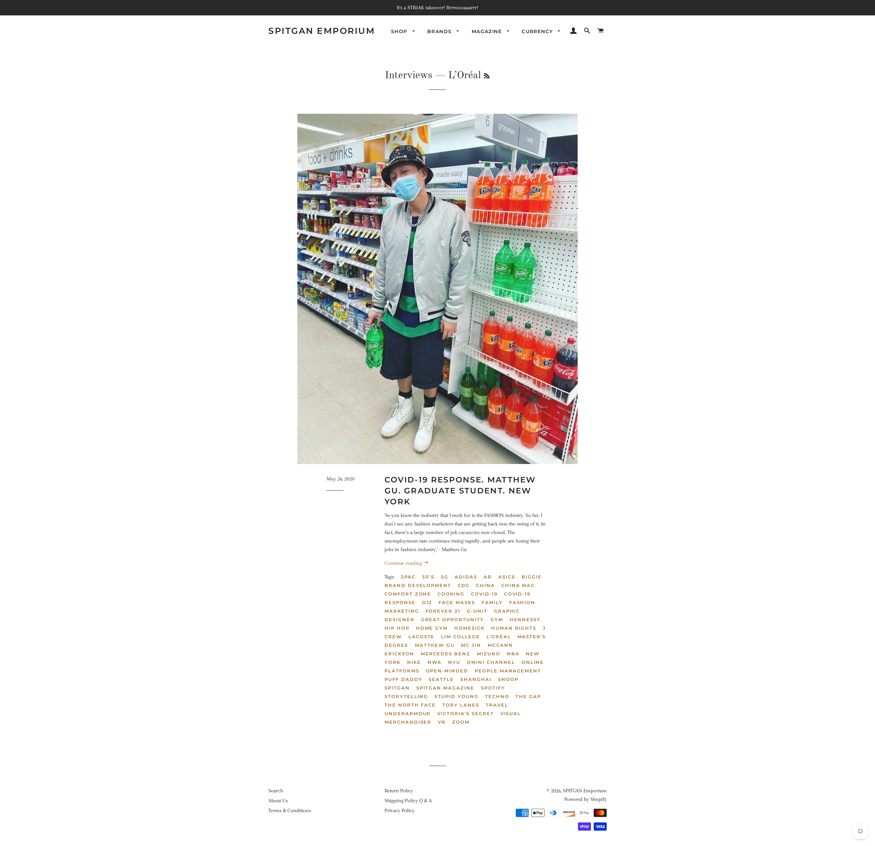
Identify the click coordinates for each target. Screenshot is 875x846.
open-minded (447, 670)
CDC (464, 585)
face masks (457, 602)
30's (428, 576)
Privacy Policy (400, 810)
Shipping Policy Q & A (408, 800)
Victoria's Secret (465, 713)
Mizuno (488, 653)
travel (497, 705)
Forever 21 (443, 611)
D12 (427, 602)
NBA (513, 653)
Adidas (466, 576)
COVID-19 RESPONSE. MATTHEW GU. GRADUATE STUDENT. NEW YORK (460, 490)
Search (275, 791)
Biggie (532, 576)
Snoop (508, 679)
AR (488, 576)
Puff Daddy (403, 679)
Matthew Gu (435, 645)
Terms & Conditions (289, 810)
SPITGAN (397, 688)
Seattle (441, 679)
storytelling (406, 696)
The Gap (528, 696)
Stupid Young (456, 696)
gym (496, 619)
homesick (469, 628)
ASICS (506, 576)
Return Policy (399, 791)
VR (442, 722)
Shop (400, 31)
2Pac (408, 576)
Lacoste (421, 636)
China (485, 585)
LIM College (460, 636)
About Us (278, 800)
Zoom (461, 722)
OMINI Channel (491, 662)
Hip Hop (397, 628)
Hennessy (525, 619)
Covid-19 (484, 594)
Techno (497, 696)
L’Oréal (498, 636)
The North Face (410, 705)
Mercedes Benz (445, 653)
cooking (451, 594)
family (492, 602)
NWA (435, 662)
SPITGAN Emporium (321, 31)
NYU (454, 662)
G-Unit (477, 611)
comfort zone (408, 594)
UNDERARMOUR (408, 713)
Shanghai (476, 679)
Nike (414, 662)
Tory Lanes (460, 705)
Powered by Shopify (585, 799)
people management (508, 670)
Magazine (488, 31)
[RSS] (487, 76)
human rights (513, 628)
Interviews (408, 75)
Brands (440, 31)
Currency (538, 31)
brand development (418, 585)
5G (444, 576)
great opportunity (452, 619)
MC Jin (471, 645)
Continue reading (404, 563)
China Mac (518, 585)
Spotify (493, 688)
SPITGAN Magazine (445, 688)
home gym (432, 628)
